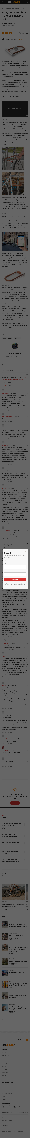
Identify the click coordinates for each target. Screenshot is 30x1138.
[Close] (25, 551)
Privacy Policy (13, 584)
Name (5, 571)
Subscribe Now (15, 579)
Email (5, 563)
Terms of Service (21, 584)
